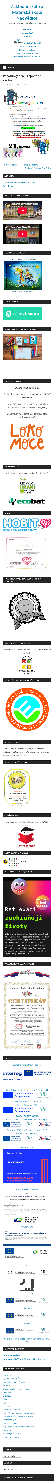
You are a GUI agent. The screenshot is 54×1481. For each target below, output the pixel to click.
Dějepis (6, 1406)
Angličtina (7, 1385)
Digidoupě (7, 1396)
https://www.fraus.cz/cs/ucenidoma (19, 1413)
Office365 (27, 36)
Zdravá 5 (7, 1430)
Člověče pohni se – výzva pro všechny (21, 165)
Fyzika (6, 1402)
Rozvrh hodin (9, 186)
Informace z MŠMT (11, 1355)
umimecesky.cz (9, 1419)
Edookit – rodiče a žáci (27, 46)
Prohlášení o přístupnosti (27, 53)
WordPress (18, 1477)
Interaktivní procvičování (14, 1382)
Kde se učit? (8, 1375)
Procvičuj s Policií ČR (12, 1433)
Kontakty (27, 29)
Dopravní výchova (11, 1437)
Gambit (30, 1477)
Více (25, 755)
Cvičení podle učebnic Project (16, 1389)
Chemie (6, 1399)
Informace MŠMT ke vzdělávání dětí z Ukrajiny (24, 1359)
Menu (11, 67)
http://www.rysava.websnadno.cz (18, 1416)
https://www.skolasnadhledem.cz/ (18, 1426)
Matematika (8, 1392)
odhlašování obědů (32, 43)
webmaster (21, 84)
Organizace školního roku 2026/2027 (20, 182)
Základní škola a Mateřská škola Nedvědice (27, 12)
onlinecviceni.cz (10, 1423)
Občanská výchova (11, 1409)
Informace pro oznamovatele (27, 56)
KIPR (27, 1265)
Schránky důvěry (27, 33)
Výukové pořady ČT (11, 1378)
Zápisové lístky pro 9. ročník (37, 168)
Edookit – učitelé (27, 50)
